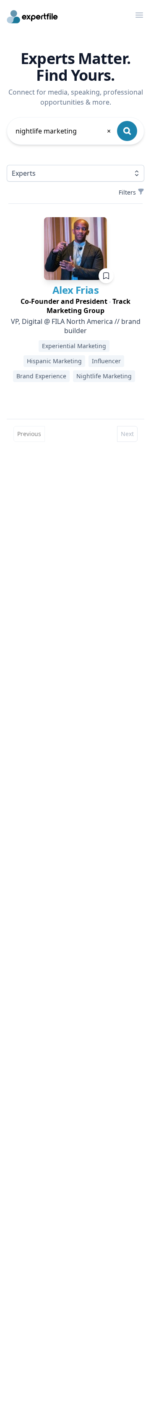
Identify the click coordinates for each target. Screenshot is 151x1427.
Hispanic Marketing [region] (54, 361)
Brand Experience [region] (41, 376)
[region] (75, 306)
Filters (127, 192)
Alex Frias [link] (75, 290)
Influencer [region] (106, 361)
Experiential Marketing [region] (74, 346)
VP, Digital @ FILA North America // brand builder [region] (76, 326)
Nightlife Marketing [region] (104, 376)
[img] (75, 248)
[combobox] (63, 131)
